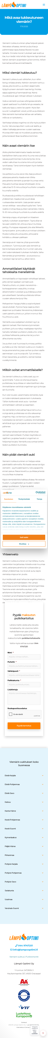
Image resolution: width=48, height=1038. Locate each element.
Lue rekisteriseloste (33, 1025)
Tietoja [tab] (39, 499)
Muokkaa (22, 544)
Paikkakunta (14, 680)
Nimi (11, 653)
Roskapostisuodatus (17, 708)
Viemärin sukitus (16, 957)
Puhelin (12, 662)
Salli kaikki (24, 537)
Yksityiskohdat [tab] (24, 499)
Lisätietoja (13, 690)
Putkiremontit (32, 957)
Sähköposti (14, 671)
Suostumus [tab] (8, 499)
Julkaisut (24, 1022)
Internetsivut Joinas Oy (24, 1027)
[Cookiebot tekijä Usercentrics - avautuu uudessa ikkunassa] (35, 492)
